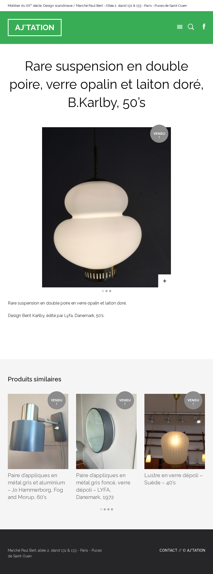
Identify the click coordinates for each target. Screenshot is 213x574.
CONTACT (168, 550)
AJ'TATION (34, 27)
